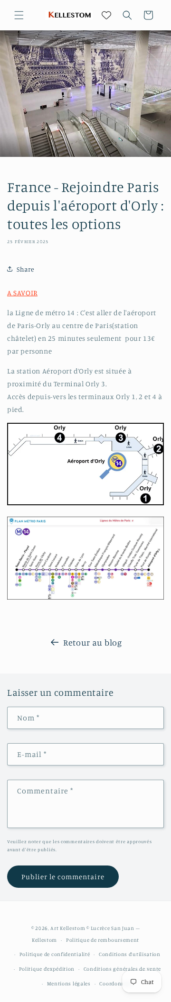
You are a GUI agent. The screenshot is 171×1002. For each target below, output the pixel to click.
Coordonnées (116, 983)
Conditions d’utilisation (130, 954)
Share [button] (26, 269)
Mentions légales (69, 983)
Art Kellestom (67, 928)
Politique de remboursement (102, 940)
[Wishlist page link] (106, 15)
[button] (19, 15)
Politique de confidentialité (54, 954)
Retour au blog (92, 642)
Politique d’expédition (47, 969)
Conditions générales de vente (122, 969)
